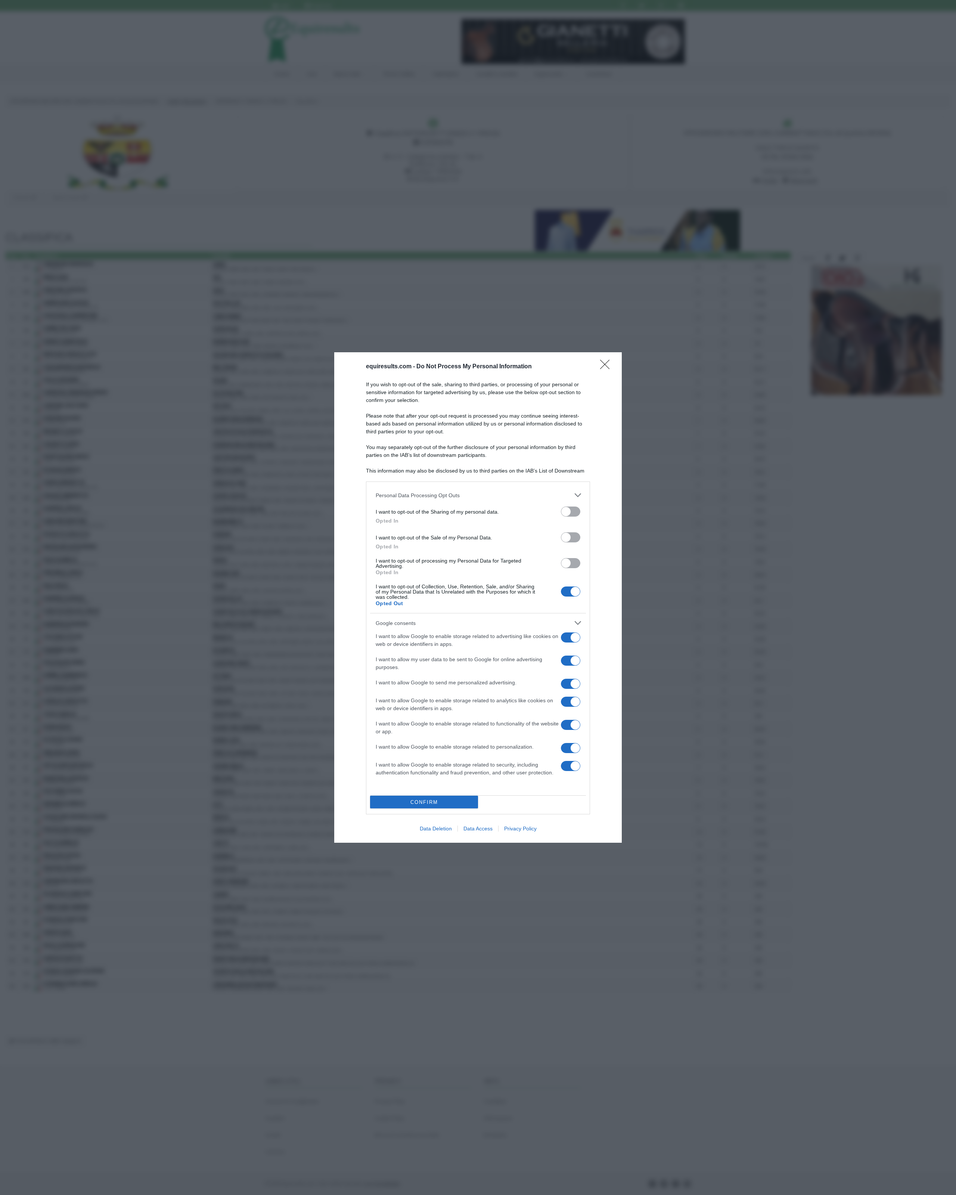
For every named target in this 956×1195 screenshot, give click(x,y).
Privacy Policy (520, 829)
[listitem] (478, 495)
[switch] (570, 512)
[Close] (607, 367)
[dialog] (478, 597)
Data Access (478, 829)
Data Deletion (436, 829)
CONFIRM (424, 802)
